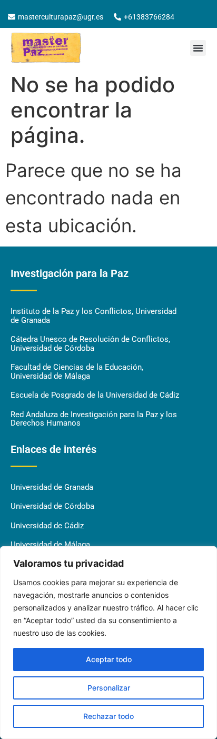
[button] (198, 48)
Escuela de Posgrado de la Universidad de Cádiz (95, 395)
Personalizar (108, 687)
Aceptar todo (109, 659)
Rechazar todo (108, 716)
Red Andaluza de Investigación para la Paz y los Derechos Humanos (94, 419)
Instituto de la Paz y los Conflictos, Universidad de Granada (93, 316)
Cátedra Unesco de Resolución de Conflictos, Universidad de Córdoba (90, 343)
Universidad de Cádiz (47, 525)
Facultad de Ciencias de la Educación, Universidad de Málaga (77, 371)
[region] (108, 642)
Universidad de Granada (52, 487)
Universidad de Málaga (50, 544)
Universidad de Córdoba (52, 506)
